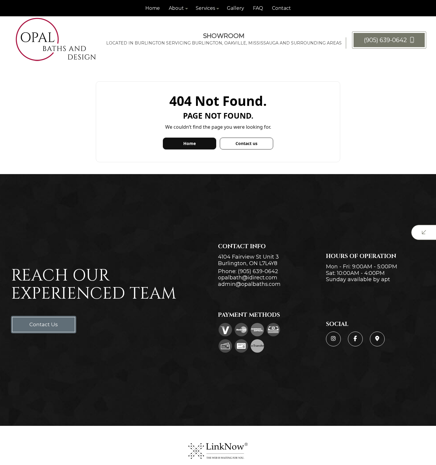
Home (152, 8)
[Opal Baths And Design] (55, 39)
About (176, 8)
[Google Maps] (377, 339)
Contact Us (43, 324)
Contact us (246, 143)
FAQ (258, 8)
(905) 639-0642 (386, 40)
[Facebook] (355, 339)
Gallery (235, 8)
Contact (281, 8)
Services (205, 8)
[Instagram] (333, 339)
